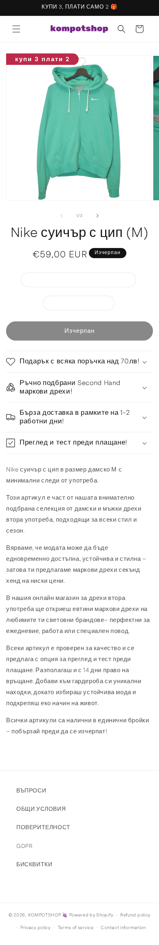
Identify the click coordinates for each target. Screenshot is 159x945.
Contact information (123, 928)
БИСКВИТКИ (34, 865)
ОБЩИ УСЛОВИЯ (41, 809)
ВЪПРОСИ (31, 791)
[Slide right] (97, 216)
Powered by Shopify (91, 915)
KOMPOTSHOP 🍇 (48, 915)
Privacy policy (35, 928)
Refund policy (135, 915)
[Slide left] (62, 216)
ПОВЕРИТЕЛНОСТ (43, 827)
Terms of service (76, 928)
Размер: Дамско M (83, 304)
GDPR (24, 846)
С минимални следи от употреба (82, 281)
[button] (16, 29)
